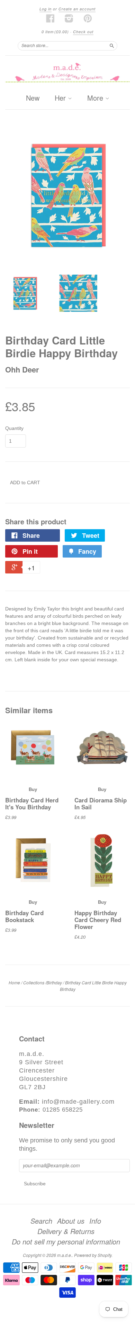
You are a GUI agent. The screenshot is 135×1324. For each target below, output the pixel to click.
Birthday (54, 982)
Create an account (77, 8)
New (32, 97)
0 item (55, 31)
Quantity (14, 428)
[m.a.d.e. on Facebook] (50, 18)
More (96, 98)
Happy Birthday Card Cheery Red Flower (97, 920)
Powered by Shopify (92, 1255)
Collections (33, 982)
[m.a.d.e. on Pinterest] (87, 18)
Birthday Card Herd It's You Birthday (31, 803)
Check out (83, 31)
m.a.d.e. (64, 1255)
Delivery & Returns (65, 1231)
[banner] (67, 73)
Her (61, 98)
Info (95, 1221)
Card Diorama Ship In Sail (100, 803)
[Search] (112, 46)
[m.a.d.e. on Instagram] (69, 18)
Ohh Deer (22, 369)
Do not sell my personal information (66, 1242)
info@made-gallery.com (78, 1101)
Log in (45, 8)
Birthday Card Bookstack (24, 916)
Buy (33, 789)
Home (14, 982)
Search (41, 1221)
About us (70, 1221)
